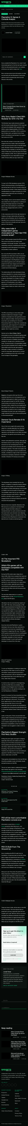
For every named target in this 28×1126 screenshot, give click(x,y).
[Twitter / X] (9, 1085)
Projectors (4, 1092)
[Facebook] (2, 1085)
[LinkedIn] (12, 1085)
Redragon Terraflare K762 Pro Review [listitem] (13, 5)
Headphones (4, 1100)
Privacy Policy (18, 1113)
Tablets (3, 1097)
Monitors (17, 1096)
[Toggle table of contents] (25, 57)
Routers (3, 1102)
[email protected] (11, 952)
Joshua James (16, 1048)
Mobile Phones (5, 1095)
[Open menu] (26, 2)
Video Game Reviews (6, 1111)
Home (2, 9)
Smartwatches (5, 1104)
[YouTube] (15, 1085)
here (20, 69)
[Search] (17, 2)
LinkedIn (23, 859)
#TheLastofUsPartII (6, 771)
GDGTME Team (16, 1037)
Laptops (17, 1093)
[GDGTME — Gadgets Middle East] (6, 2)
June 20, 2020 (22, 773)
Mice (16, 1103)
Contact (17, 1111)
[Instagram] (6, 1085)
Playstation (9, 9)
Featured (11, 13)
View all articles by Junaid (10, 985)
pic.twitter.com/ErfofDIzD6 (19, 771)
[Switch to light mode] (21, 2)
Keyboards (17, 1101)
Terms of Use (18, 1116)
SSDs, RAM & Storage (20, 1098)
